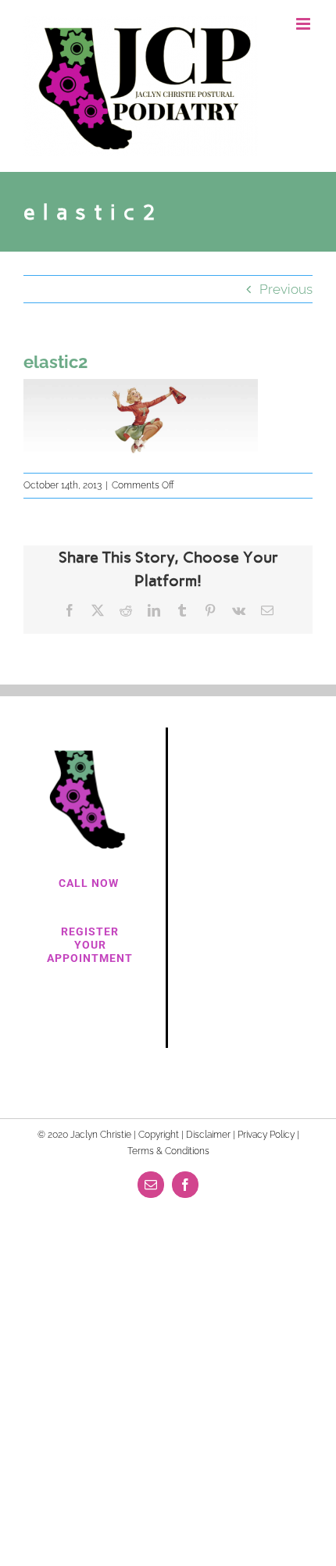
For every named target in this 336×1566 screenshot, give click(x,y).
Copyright (158, 1134)
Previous (286, 289)
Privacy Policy (266, 1134)
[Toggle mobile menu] (304, 24)
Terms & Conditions (168, 1151)
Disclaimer (208, 1134)
